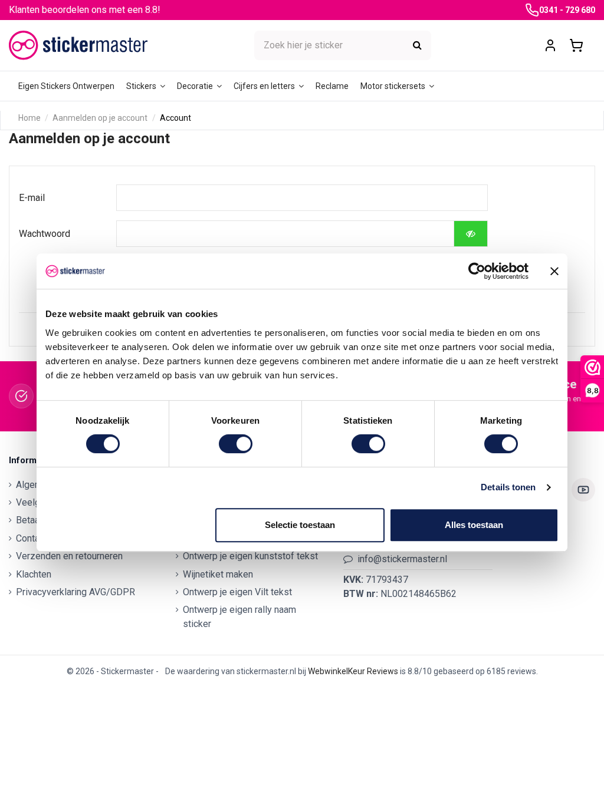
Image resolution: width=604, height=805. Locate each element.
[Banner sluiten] (554, 271)
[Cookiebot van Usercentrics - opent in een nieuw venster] (476, 271)
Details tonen (508, 487)
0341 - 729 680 (567, 10)
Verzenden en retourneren (69, 556)
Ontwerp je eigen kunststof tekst (250, 556)
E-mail (32, 197)
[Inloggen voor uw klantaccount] (550, 45)
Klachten (33, 574)
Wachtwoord (44, 233)
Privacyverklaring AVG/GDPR (75, 592)
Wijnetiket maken (218, 574)
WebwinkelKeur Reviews (353, 671)
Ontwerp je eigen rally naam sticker (239, 616)
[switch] (235, 443)
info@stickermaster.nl (402, 559)
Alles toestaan (474, 525)
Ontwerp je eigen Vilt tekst (237, 592)
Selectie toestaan (300, 525)
